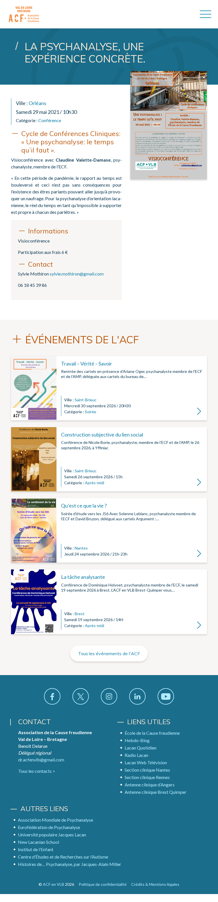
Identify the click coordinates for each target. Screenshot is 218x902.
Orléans (37, 103)
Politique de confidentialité (103, 884)
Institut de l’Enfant (35, 849)
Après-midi (94, 482)
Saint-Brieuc (86, 399)
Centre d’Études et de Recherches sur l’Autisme (63, 856)
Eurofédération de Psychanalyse (49, 827)
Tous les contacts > (36, 771)
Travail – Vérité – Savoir (86, 363)
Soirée (90, 411)
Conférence (49, 120)
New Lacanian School (38, 842)
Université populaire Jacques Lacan (52, 834)
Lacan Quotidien (140, 747)
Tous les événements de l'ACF (109, 653)
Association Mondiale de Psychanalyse (55, 819)
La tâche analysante (83, 577)
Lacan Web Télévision (146, 762)
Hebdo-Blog (137, 740)
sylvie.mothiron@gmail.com (77, 273)
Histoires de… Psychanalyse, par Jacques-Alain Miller (69, 864)
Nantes (81, 548)
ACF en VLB (53, 884)
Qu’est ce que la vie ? (84, 505)
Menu (205, 14)
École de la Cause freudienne (152, 733)
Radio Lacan (136, 755)
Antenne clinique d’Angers (150, 784)
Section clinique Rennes (147, 777)
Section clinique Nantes (147, 769)
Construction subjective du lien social (102, 434)
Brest (80, 613)
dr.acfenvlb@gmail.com (41, 759)
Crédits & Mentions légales (155, 884)
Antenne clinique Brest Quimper (155, 792)
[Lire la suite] (33, 388)
